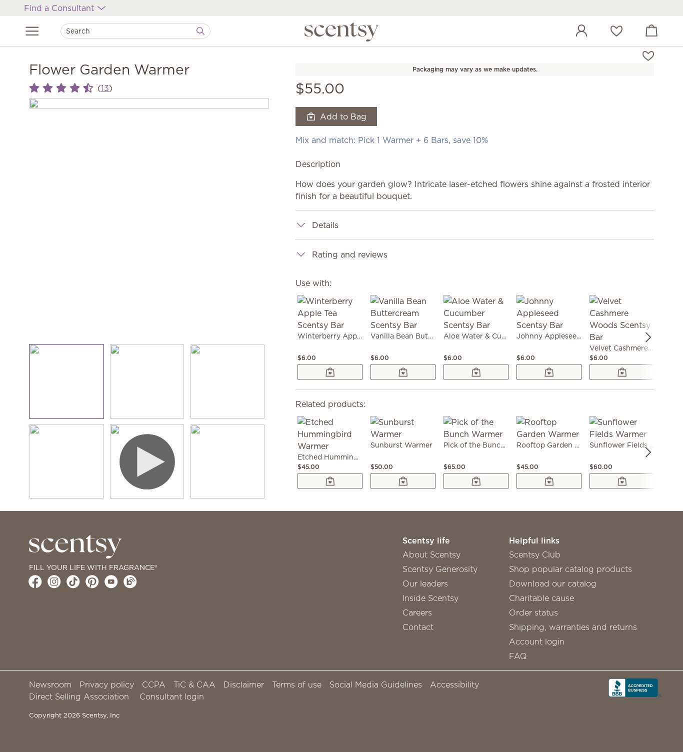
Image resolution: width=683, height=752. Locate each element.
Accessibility (454, 684)
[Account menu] (571, 32)
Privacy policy (107, 684)
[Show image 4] (66, 461)
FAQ (518, 656)
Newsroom (50, 684)
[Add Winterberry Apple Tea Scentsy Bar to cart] (330, 372)
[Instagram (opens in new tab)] (54, 581)
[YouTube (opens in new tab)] (111, 581)
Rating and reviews (350, 254)
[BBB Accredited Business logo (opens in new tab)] (635, 686)
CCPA (154, 684)
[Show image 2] (147, 381)
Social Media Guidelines (376, 684)
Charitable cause (541, 598)
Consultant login (172, 696)
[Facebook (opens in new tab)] (35, 581)
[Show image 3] (228, 381)
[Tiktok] (73, 581)
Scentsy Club (534, 554)
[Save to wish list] (648, 55)
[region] (149, 218)
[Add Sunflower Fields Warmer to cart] (622, 481)
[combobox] (135, 31)
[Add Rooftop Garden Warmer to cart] (549, 481)
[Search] (200, 31)
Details (325, 225)
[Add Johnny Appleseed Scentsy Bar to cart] (549, 372)
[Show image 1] (66, 381)
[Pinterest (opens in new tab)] (92, 581)
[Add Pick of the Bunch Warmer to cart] (476, 481)
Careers (417, 612)
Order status (533, 612)
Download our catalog (552, 583)
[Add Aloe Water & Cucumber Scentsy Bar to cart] (476, 372)
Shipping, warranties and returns (573, 627)
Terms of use (297, 684)
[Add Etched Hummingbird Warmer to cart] (330, 481)
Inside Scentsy (430, 598)
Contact (418, 627)
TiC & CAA (195, 684)
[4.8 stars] (61, 88)
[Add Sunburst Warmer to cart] (403, 481)
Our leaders (425, 583)
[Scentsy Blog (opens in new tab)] (130, 581)
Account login (536, 641)
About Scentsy (431, 554)
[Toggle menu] (32, 31)
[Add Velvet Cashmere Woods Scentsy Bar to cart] (622, 372)
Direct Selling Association (79, 696)
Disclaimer (244, 684)
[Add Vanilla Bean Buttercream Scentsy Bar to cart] (403, 372)
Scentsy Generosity (440, 569)
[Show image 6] (228, 461)
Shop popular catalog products (570, 569)
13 (105, 88)
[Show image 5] (147, 461)
